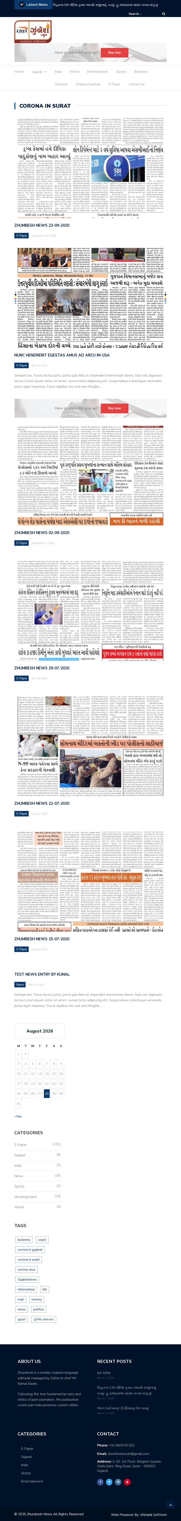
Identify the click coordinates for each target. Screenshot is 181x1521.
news (22, 1309)
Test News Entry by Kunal (42, 974)
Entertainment (97, 71)
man (21, 1299)
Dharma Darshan (88, 84)
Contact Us (137, 84)
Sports (121, 71)
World (74, 71)
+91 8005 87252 (122, 1445)
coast (42, 1239)
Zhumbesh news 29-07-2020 (41, 668)
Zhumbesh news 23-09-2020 (41, 225)
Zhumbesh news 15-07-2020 (41, 939)
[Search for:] (142, 14)
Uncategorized (25, 1197)
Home (19, 71)
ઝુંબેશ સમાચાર (43, 1319)
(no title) (104, 1373)
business (24, 1239)
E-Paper (115, 84)
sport (22, 1319)
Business (140, 71)
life (44, 1289)
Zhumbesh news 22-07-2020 (41, 803)
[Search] (163, 14)
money (37, 1299)
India (58, 71)
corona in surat (29, 1259)
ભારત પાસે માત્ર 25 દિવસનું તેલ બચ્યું (76, 5)
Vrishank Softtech (153, 1515)
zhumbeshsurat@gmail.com (128, 1454)
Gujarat (37, 72)
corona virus (27, 1269)
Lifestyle (61, 84)
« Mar (18, 1116)
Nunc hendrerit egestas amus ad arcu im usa (62, 355)
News (20, 985)
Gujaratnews (27, 1279)
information (26, 1289)
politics (38, 1309)
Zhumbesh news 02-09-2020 (41, 532)
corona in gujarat (30, 1249)
